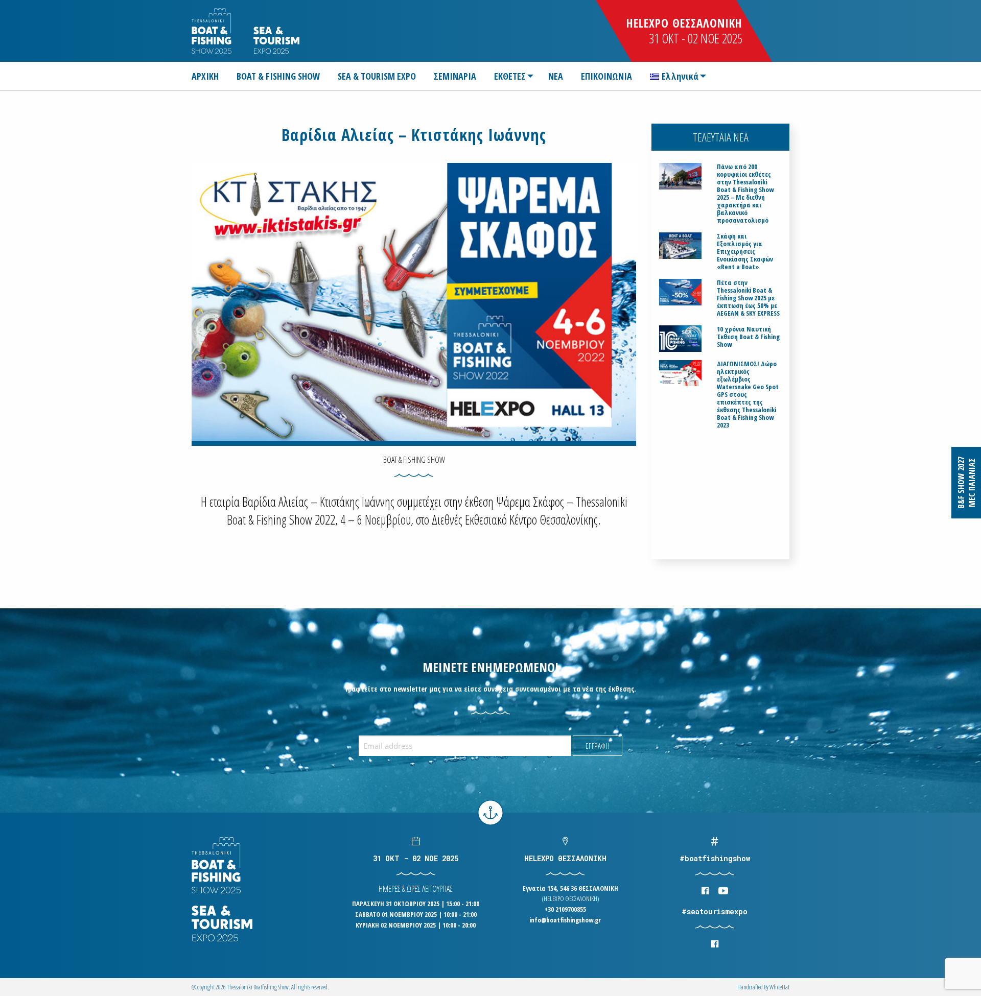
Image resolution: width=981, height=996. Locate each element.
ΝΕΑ (555, 76)
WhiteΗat (779, 987)
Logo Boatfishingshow (212, 31)
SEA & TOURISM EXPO (377, 76)
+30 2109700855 (565, 909)
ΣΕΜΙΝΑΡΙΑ (455, 76)
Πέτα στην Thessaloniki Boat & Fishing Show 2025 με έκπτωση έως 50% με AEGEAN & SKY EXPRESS (748, 298)
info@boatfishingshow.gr (565, 919)
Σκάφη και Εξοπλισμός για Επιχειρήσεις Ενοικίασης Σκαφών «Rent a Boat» (745, 251)
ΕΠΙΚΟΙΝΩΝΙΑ (606, 76)
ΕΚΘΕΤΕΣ (510, 76)
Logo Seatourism (276, 40)
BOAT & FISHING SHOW (278, 76)
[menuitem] (209, 76)
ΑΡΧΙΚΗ (205, 76)
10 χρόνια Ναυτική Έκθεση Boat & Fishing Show (748, 336)
